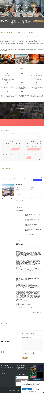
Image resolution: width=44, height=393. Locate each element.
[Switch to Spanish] (41, 5)
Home (7, 5)
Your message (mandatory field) (27, 337)
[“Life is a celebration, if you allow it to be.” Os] (40, 368)
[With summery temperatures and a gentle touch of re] (33, 375)
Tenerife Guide (18, 5)
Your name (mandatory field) (26, 329)
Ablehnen (37, 389)
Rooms (10, 5)
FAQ (25, 5)
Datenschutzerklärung (31, 391)
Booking (33, 5)
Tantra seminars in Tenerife (20, 367)
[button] (42, 381)
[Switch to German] (39, 5)
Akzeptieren (27, 389)
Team (14, 5)
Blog (23, 5)
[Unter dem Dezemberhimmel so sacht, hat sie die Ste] (33, 368)
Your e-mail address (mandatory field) (28, 333)
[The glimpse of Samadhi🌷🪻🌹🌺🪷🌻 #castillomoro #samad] (40, 375)
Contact (29, 5)
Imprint (35, 391)
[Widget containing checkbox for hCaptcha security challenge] (28, 353)
